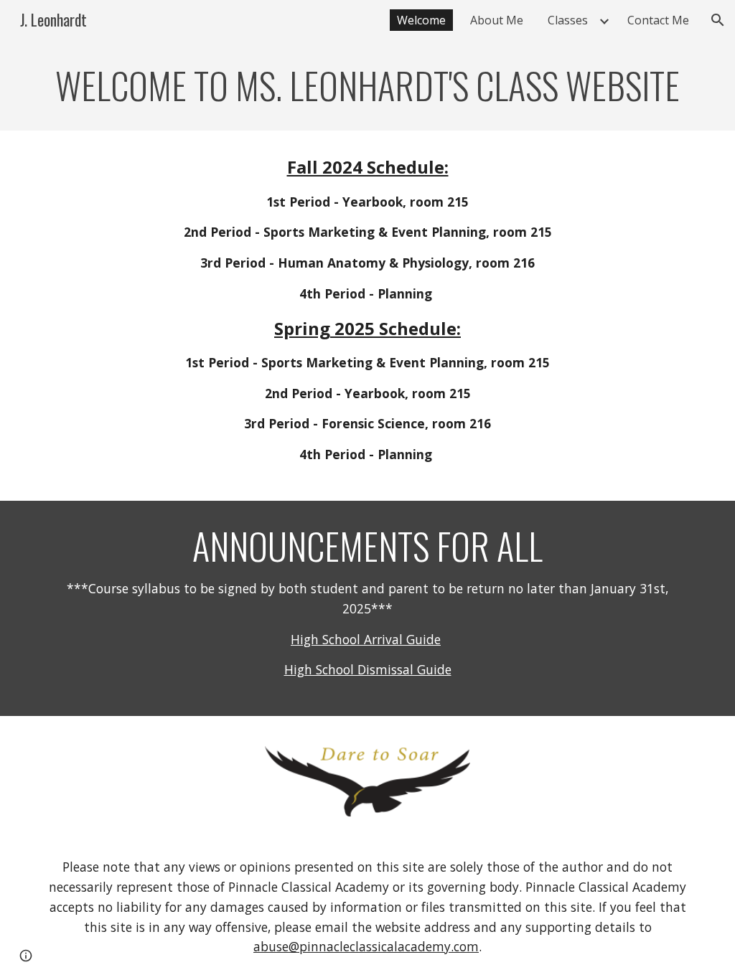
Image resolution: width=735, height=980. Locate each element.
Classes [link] (568, 20)
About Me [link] (496, 20)
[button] (718, 20)
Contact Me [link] (658, 20)
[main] (368, 85)
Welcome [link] (421, 20)
